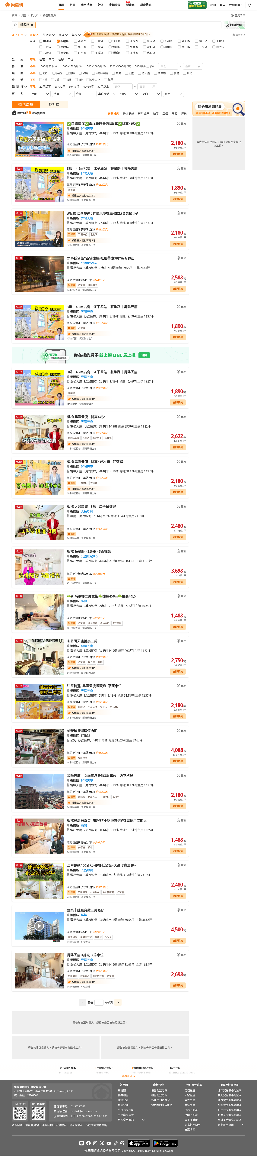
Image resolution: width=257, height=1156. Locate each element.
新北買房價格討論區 (230, 1095)
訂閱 (144, 355)
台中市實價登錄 (141, 1073)
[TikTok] (115, 1143)
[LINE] (81, 1143)
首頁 (14, 15)
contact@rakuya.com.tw (84, 1111)
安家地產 (190, 1129)
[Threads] (122, 1143)
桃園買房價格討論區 (230, 1105)
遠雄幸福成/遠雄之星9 (182, 1073)
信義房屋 (190, 1090)
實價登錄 (123, 1100)
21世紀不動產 (192, 1124)
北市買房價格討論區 (230, 1090)
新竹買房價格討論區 (230, 1100)
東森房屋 (190, 1100)
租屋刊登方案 (159, 1095)
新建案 (122, 1090)
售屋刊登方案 (159, 1090)
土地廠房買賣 (126, 1115)
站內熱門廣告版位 (161, 1105)
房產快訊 (123, 1105)
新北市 (35, 15)
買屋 (24, 15)
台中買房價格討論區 (230, 1110)
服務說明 (61, 1125)
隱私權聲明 (76, 1125)
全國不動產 (191, 1115)
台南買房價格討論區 (230, 1115)
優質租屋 (123, 1095)
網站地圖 (47, 1125)
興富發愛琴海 (177, 1077)
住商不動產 (191, 1110)
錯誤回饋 (17, 1125)
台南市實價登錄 (141, 1077)
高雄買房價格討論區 (230, 1120)
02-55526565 (78, 1106)
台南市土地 (102, 1073)
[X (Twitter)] (102, 1143)
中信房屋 (190, 1105)
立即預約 (178, 154)
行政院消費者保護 (96, 1125)
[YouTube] (108, 1143)
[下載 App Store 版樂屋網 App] (139, 1143)
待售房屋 (25, 104)
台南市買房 (65, 1077)
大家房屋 (190, 1095)
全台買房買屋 (126, 1110)
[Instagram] (95, 1143)
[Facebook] (88, 1143)
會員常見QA (32, 1125)
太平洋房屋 (191, 1120)
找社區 (54, 104)
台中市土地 (102, 1077)
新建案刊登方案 (160, 1100)
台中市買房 (65, 1073)
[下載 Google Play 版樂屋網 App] (165, 1143)
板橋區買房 (49, 15)
